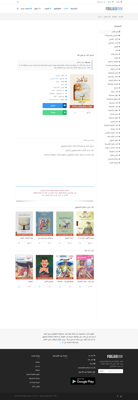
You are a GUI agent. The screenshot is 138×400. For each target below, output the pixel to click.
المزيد (47, 8)
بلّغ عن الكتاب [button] (61, 195)
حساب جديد (25, 8)
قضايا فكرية (114, 162)
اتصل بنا (91, 356)
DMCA (38, 370)
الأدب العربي (107, 17)
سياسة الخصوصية (34, 378)
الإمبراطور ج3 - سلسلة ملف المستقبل (64, 281)
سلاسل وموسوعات (111, 35)
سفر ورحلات (114, 114)
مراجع (116, 87)
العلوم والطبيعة (112, 99)
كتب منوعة (114, 129)
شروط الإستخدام (35, 382)
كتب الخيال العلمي (111, 132)
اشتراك (101, 371)
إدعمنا (92, 363)
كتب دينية (114, 91)
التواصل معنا (46, 195)
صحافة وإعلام (113, 80)
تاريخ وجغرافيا (113, 72)
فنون (116, 57)
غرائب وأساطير (113, 76)
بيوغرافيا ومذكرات (112, 65)
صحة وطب (114, 54)
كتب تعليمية (113, 151)
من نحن (37, 366)
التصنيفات (114, 17)
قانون (116, 46)
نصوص (58, 81)
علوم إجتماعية (113, 110)
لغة (116, 50)
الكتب (66, 8)
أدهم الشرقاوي (53, 99)
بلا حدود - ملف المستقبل (85, 281)
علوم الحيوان (113, 140)
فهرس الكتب (36, 386)
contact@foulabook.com (85, 367)
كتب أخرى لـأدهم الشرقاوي (84, 207)
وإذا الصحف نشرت (26, 238)
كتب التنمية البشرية (111, 125)
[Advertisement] (55, 39)
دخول (36, 8)
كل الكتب (115, 31)
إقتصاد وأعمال (113, 61)
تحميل (53, 105)
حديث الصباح (69, 238)
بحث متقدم (100, 2)
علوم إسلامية (113, 95)
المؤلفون (57, 8)
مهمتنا (118, 2)
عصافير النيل (49, 281)
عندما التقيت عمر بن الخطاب (85, 238)
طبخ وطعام (114, 155)
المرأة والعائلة (113, 84)
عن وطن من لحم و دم (45, 238)
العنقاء (30, 281)
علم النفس (114, 121)
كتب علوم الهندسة (111, 144)
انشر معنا (91, 359)
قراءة (53, 112)
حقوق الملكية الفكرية (33, 374)
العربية (58, 75)
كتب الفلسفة (113, 106)
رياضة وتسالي (113, 159)
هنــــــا (62, 342)
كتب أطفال (114, 69)
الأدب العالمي (113, 42)
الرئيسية (74, 8)
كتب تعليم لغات (112, 136)
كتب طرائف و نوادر (111, 147)
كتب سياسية (113, 102)
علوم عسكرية (113, 117)
